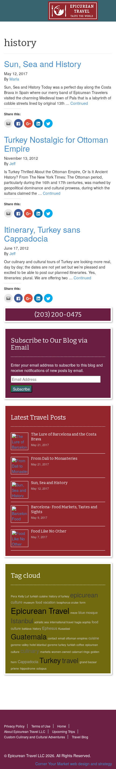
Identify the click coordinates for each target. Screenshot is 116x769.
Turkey (50, 660)
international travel (61, 622)
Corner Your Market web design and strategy (73, 763)
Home (61, 726)
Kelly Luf (23, 596)
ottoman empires (76, 638)
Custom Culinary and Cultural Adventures (34, 737)
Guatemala (29, 636)
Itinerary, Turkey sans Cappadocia (42, 234)
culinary (30, 651)
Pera (14, 596)
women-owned (61, 652)
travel (70, 660)
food (39, 602)
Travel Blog (80, 737)
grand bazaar (88, 662)
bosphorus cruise (68, 602)
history (37, 629)
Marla (14, 79)
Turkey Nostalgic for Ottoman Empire (56, 144)
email (61, 638)
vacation (49, 602)
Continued (79, 103)
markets (45, 652)
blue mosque (88, 612)
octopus (41, 668)
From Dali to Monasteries (54, 458)
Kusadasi (64, 629)
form (83, 602)
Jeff (12, 163)
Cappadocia (28, 661)
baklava (27, 629)
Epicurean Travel (40, 610)
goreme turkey (56, 645)
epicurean (84, 594)
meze (73, 613)
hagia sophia (82, 622)
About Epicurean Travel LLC (24, 731)
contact (52, 638)
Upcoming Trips (63, 731)
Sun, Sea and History (42, 63)
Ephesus (49, 628)
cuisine (93, 638)
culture (16, 602)
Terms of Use (40, 726)
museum (29, 602)
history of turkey (59, 596)
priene (15, 668)
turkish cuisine (39, 596)
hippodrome (27, 668)
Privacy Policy (14, 726)
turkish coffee (75, 645)
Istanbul (22, 620)
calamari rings (81, 652)
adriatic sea (41, 622)
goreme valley (20, 645)
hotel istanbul (38, 645)
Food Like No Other (48, 531)
